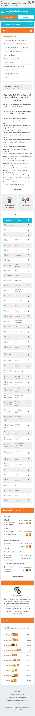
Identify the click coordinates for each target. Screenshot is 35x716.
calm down (9, 316)
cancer (8, 485)
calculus (9, 265)
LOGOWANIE (26, 17)
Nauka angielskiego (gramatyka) (14, 66)
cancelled (9, 470)
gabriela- (25, 558)
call (8, 290)
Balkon (8, 655)
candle (8, 495)
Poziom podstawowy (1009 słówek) (15, 40)
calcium (8, 260)
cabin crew (9, 235)
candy (8, 500)
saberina (9, 640)
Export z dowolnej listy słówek (14, 564)
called (8, 305)
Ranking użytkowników (11, 74)
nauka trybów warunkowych (17, 697)
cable (8, 250)
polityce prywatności (12, 5)
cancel (8, 475)
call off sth (9, 296)
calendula (9, 280)
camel (8, 327)
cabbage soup (10, 225)
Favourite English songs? (12, 552)
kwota (6, 528)
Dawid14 (9, 676)
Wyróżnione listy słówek (11, 59)
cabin (8, 240)
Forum (6, 77)
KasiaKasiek (10, 660)
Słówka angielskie (10, 36)
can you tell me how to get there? (8, 418)
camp (8, 342)
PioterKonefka (11, 650)
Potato (8, 681)
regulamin (17, 692)
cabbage (8, 230)
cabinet (8, 245)
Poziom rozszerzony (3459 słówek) (15, 44)
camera (8, 337)
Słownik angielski (9, 62)
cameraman (9, 332)
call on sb (9, 301)
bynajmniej (9, 665)
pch (23, 570)
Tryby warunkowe (9, 55)
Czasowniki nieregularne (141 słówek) (16, 48)
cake (8, 255)
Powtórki (7, 517)
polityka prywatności (17, 694)
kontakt (17, 703)
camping (9, 360)
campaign (9, 347)
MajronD (22, 523)
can (8, 365)
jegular (8, 645)
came (8, 321)
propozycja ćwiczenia (11, 540)
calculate (9, 270)
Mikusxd (22, 535)
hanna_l (8, 670)
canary (8, 459)
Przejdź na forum (18, 576)
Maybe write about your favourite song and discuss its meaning (9, 560)
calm (8, 311)
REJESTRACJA (9, 17)
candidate (9, 490)
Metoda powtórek (9, 70)
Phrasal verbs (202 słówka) (12, 51)
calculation (9, 275)
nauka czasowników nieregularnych (17, 700)
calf (8, 285)
